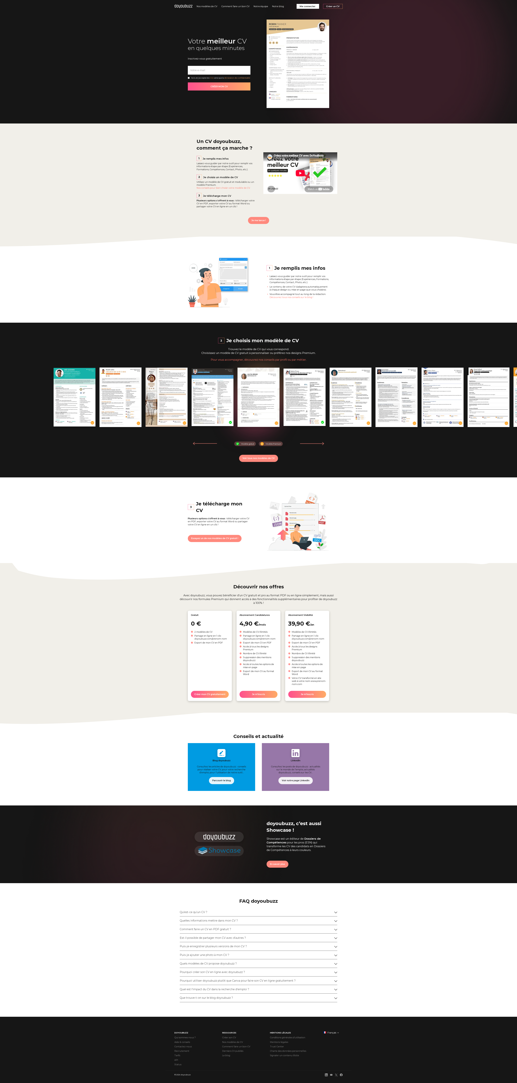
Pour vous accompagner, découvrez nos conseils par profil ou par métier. (258, 359)
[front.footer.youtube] (331, 1075)
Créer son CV (229, 1037)
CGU (212, 78)
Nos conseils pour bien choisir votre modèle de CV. (223, 188)
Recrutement (181, 1051)
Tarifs (177, 1055)
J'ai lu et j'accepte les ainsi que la (220, 78)
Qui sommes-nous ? (185, 1037)
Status (177, 1064)
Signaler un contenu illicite (284, 1055)
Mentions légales (279, 1042)
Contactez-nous (183, 1046)
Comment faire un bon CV (236, 1046)
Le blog (226, 1055)
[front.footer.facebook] (341, 1075)
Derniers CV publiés (232, 1051)
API (176, 1060)
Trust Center (277, 1046)
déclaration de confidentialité (237, 78)
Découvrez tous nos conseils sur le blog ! (291, 297)
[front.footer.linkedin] (326, 1075)
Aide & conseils (182, 1042)
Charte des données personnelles (288, 1051)
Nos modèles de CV (232, 1042)
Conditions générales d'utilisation (287, 1037)
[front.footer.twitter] (336, 1075)
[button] (312, 443)
